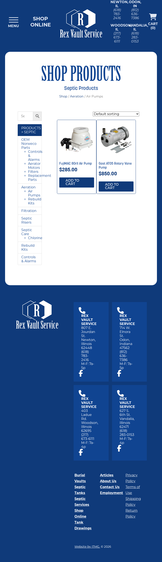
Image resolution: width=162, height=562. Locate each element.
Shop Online (40, 22)
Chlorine (35, 238)
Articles (106, 475)
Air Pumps (34, 193)
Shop (63, 96)
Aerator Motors (34, 166)
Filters (33, 172)
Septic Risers (26, 220)
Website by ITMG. (87, 547)
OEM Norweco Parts (28, 144)
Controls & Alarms (28, 259)
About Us (108, 481)
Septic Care (26, 232)
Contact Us (110, 487)
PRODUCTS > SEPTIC (31, 130)
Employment (111, 493)
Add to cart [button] (72, 182)
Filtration (28, 211)
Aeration (77, 96)
